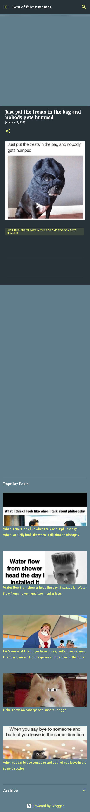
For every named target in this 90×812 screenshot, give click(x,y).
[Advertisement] (45, 61)
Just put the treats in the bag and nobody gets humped (42, 231)
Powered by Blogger (47, 806)
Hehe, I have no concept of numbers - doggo (34, 710)
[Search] (84, 7)
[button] (7, 131)
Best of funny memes (32, 7)
